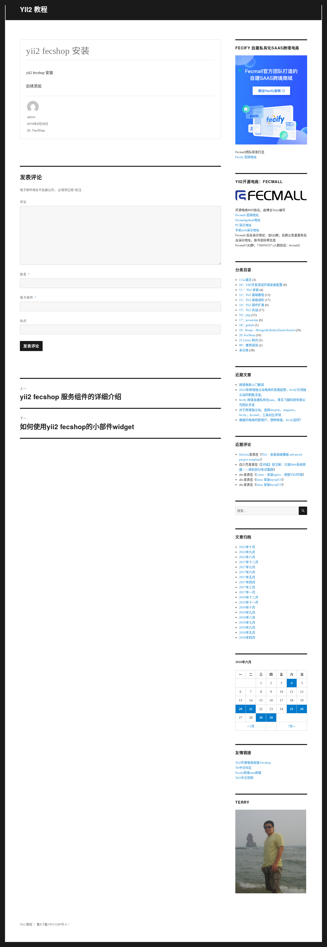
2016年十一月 (248, 602)
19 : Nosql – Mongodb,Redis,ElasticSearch (267, 330)
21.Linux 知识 (248, 340)
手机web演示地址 (247, 230)
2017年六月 (247, 572)
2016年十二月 (248, 597)
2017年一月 (247, 592)
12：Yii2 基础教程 (251, 295)
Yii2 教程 (26, 924)
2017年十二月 (248, 562)
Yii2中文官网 (244, 778)
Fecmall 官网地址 (247, 215)
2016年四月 (247, 637)
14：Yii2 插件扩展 (251, 305)
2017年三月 (247, 587)
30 (271, 717)
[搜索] (303, 511)
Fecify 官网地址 (246, 157)
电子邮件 (28, 297)
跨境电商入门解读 (251, 385)
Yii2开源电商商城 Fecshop (253, 762)
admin (31, 117)
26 (302, 709)
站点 (23, 320)
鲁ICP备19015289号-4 (52, 924)
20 (240, 709)
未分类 (243, 350)
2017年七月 (247, 567)
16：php (245, 315)
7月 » (291, 726)
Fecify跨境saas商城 (248, 772)
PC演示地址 (243, 225)
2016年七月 (247, 622)
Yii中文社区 (243, 767)
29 (261, 717)
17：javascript (248, 320)
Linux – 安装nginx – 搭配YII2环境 (279, 474)
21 (251, 709)
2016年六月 (247, 627)
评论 (23, 201)
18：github (246, 325)
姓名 (25, 274)
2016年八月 (247, 617)
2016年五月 (247, 632)
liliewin (244, 454)
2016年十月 (247, 607)
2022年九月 (247, 552)
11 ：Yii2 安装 (249, 290)
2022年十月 (247, 547)
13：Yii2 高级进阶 (251, 300)
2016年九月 (247, 612)
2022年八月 (247, 557)
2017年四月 (247, 582)
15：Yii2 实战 (248, 310)
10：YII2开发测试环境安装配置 (260, 285)
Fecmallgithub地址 (247, 220)
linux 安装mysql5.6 (269, 479)
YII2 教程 (33, 9)
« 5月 (250, 726)
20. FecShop (36, 130)
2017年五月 (247, 577)
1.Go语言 (245, 280)
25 (291, 709)
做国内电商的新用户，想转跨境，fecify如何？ (271, 420)
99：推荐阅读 (248, 345)
